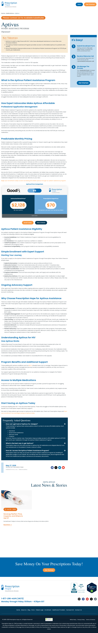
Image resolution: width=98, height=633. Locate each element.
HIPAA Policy (73, 619)
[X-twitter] (91, 599)
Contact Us (78, 610)
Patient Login (39, 610)
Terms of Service (90, 619)
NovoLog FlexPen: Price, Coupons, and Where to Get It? (13, 516)
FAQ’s (33, 610)
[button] (52, 467)
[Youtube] (87, 599)
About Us (23, 610)
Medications (10, 13)
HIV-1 (30, 365)
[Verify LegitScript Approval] (92, 593)
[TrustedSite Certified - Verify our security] (49, 621)
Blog (29, 610)
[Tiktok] (95, 599)
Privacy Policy (81, 619)
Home (3, 13)
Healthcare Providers (58, 610)
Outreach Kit (70, 610)
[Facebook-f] (83, 599)
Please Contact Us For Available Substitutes (23, 18)
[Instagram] (79, 599)
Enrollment (48, 610)
